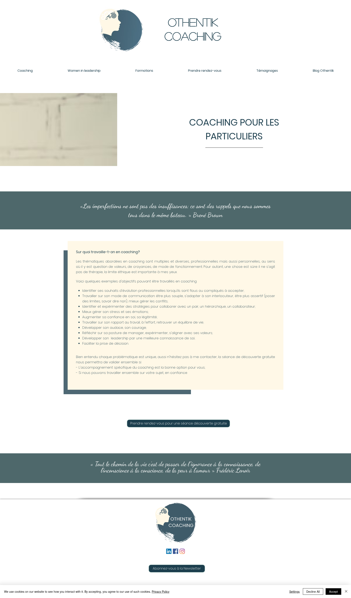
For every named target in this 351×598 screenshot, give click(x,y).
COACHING (193, 35)
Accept (333, 591)
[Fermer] (346, 591)
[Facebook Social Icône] (175, 551)
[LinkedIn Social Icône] (168, 551)
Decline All (313, 591)
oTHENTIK (193, 21)
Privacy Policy (160, 591)
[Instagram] (182, 551)
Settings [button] (294, 591)
